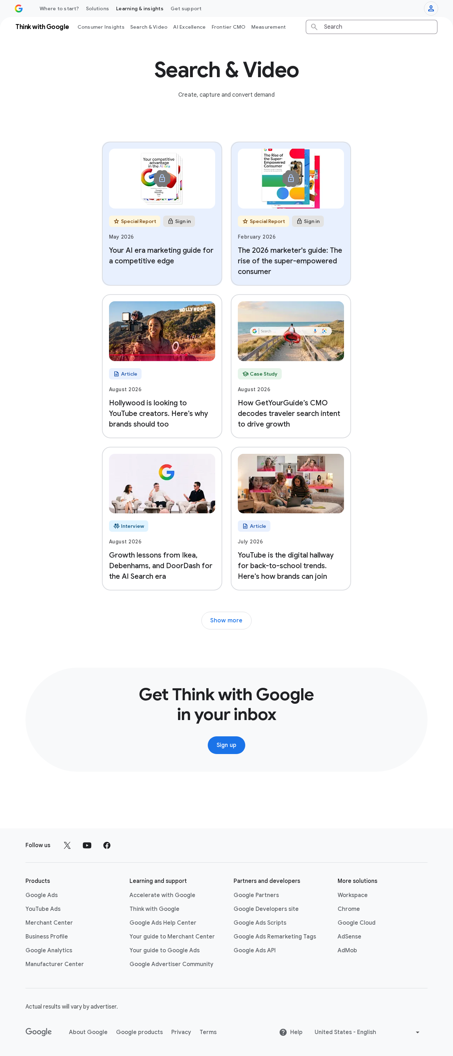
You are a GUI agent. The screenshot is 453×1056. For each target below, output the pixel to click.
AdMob (347, 950)
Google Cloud (356, 922)
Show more (226, 620)
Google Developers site (266, 909)
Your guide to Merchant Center (172, 936)
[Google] (38, 1032)
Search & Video (149, 27)
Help (296, 1032)
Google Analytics (48, 950)
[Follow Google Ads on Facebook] (106, 845)
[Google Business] (18, 8)
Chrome (349, 909)
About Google (88, 1032)
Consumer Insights (101, 27)
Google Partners (256, 895)
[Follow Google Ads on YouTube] (87, 845)
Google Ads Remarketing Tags (275, 936)
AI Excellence (189, 27)
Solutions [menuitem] (97, 8)
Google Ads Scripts (260, 922)
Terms (208, 1032)
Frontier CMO (229, 27)
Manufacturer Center (54, 964)
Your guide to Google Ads (165, 950)
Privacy (181, 1032)
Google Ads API (255, 950)
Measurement (268, 27)
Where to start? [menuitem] (59, 8)
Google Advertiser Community (171, 964)
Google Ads (41, 895)
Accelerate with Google (162, 895)
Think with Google (154, 909)
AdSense (349, 936)
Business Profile (46, 936)
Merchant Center (49, 922)
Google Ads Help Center (163, 922)
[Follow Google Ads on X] (67, 845)
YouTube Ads (43, 909)
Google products (139, 1032)
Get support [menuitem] (186, 8)
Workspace (353, 895)
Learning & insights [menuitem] (140, 8)
